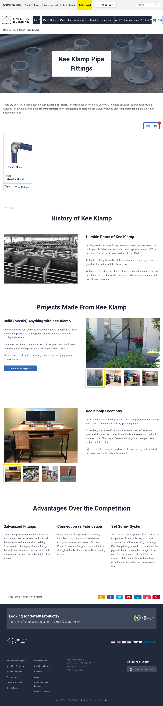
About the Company (15, 666)
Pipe (62, 20)
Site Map (38, 672)
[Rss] (101, 597)
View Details (22, 187)
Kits (35, 20)
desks (127, 419)
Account (54, 5)
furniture (104, 423)
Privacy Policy (40, 661)
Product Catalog (41, 5)
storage (20, 337)
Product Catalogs (42, 691)
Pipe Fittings (50, 20)
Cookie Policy (13, 688)
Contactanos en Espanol (41, 684)
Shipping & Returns (42, 666)
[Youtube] (128, 597)
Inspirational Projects (16, 661)
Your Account (13, 677)
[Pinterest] (156, 597)
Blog (146, 20)
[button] (95, 378)
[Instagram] (147, 597)
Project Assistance (15, 672)
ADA (118, 20)
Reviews (72, 5)
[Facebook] (110, 597)
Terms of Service (14, 682)
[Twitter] (119, 597)
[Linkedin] (138, 597)
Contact (63, 5)
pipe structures (143, 419)
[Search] (156, 4)
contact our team (35, 344)
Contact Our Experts (20, 368)
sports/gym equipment (126, 423)
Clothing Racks (132, 20)
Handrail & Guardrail (101, 20)
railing (74, 329)
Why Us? (28, 5)
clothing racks (15, 333)
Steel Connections (77, 20)
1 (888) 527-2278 (105, 5)
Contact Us (39, 677)
